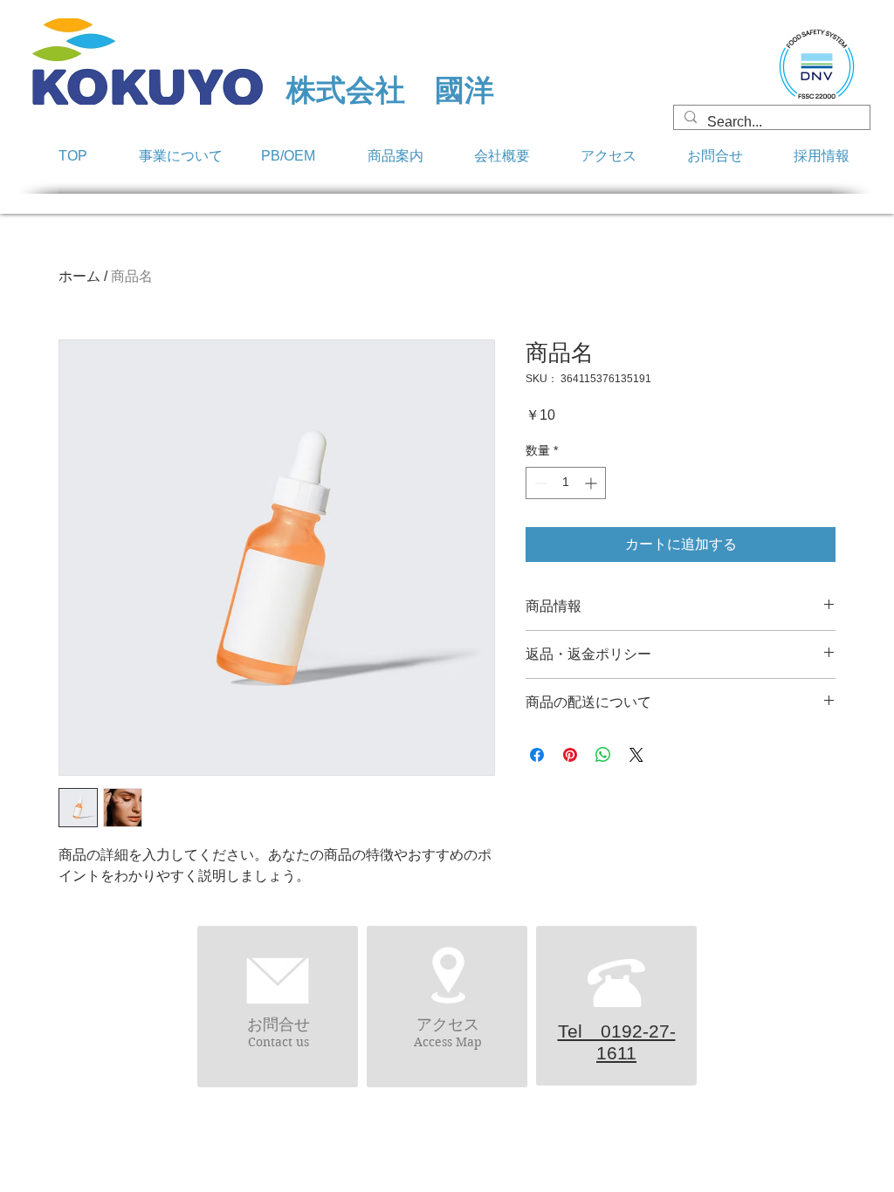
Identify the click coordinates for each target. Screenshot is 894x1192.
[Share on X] (636, 754)
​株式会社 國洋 (390, 89)
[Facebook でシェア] (536, 754)
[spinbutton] (565, 483)
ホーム (79, 276)
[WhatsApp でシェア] (603, 754)
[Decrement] (539, 483)
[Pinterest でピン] (570, 754)
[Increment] (592, 483)
